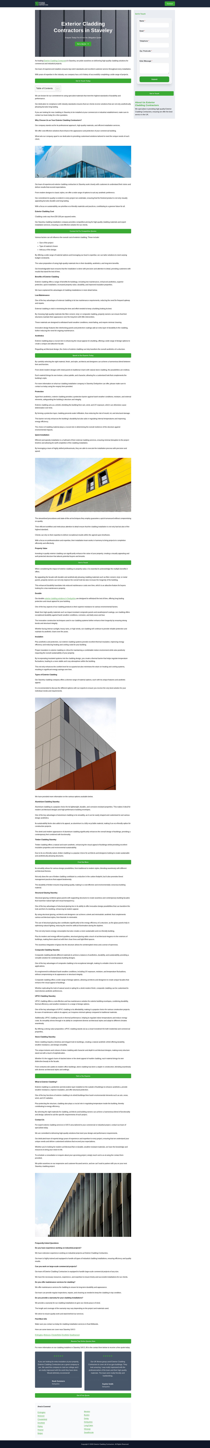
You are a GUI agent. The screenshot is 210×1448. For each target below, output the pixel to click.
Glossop (87, 1429)
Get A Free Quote (83, 1395)
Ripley (40, 1426)
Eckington (39, 1335)
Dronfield (65, 1335)
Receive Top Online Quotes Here (83, 1341)
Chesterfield (56, 1335)
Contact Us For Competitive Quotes (83, 231)
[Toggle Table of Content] (56, 89)
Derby (86, 1418)
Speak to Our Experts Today (83, 355)
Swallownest (75, 1335)
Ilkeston (87, 1411)
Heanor (40, 1430)
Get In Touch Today (83, 81)
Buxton (86, 1415)
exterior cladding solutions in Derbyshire (60, 598)
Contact (170, 4)
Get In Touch (83, 562)
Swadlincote (89, 1432)
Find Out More (83, 862)
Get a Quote (81, 44)
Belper (40, 1433)
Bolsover (47, 1335)
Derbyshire (88, 1422)
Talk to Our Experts (83, 1076)
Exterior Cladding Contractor (55, 61)
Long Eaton (88, 1425)
